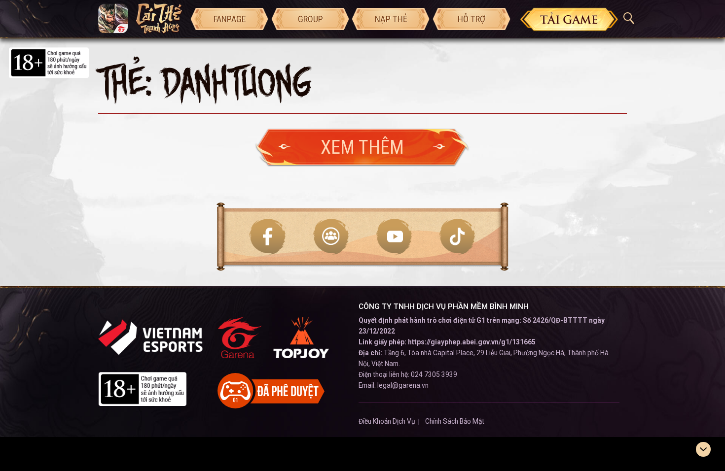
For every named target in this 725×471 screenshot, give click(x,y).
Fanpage (230, 19)
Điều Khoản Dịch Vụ (387, 421)
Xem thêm (362, 147)
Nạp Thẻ (391, 19)
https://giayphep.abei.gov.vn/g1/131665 (472, 342)
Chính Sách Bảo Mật (454, 421)
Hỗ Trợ (471, 19)
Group (310, 19)
